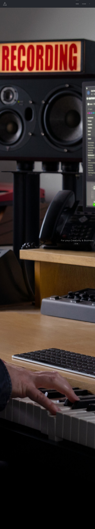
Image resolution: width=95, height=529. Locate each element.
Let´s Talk (76, 243)
